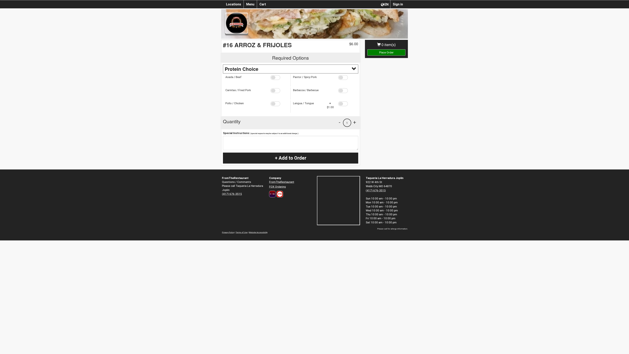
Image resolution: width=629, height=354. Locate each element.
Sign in (398, 4)
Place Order (386, 52)
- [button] (339, 122)
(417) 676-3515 (232, 194)
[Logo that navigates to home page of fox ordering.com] (279, 194)
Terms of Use (242, 232)
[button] (279, 77)
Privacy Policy (228, 232)
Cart (262, 4)
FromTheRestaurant (281, 182)
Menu (250, 4)
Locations (233, 4)
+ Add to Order (290, 158)
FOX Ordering (277, 186)
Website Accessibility (258, 232)
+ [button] (354, 122)
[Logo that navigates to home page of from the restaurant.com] (272, 194)
